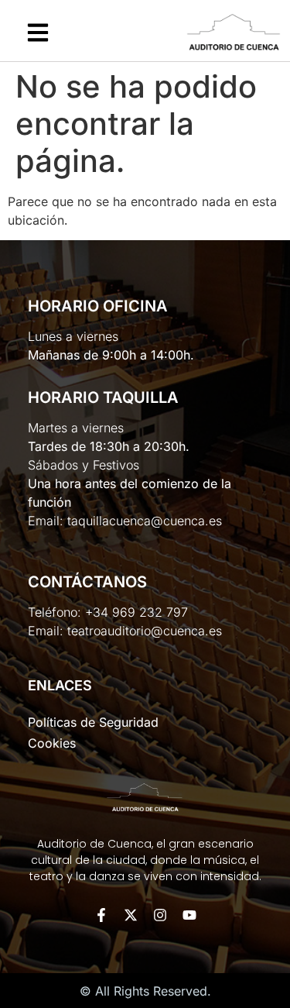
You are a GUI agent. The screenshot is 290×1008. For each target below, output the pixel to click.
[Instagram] (160, 915)
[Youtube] (189, 915)
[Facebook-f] (101, 915)
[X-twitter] (131, 915)
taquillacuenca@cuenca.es (144, 520)
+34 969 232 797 (136, 612)
